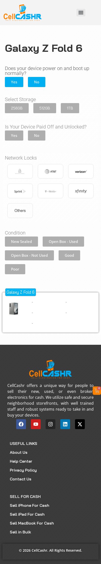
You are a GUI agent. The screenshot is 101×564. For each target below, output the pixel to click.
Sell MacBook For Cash (32, 523)
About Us (18, 452)
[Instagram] (50, 424)
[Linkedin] (65, 424)
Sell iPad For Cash (27, 514)
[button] (14, 82)
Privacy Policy (23, 470)
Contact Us (20, 478)
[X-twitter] (80, 424)
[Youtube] (36, 424)
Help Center (21, 461)
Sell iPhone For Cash (29, 505)
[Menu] (80, 12)
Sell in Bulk (20, 531)
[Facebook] (21, 424)
